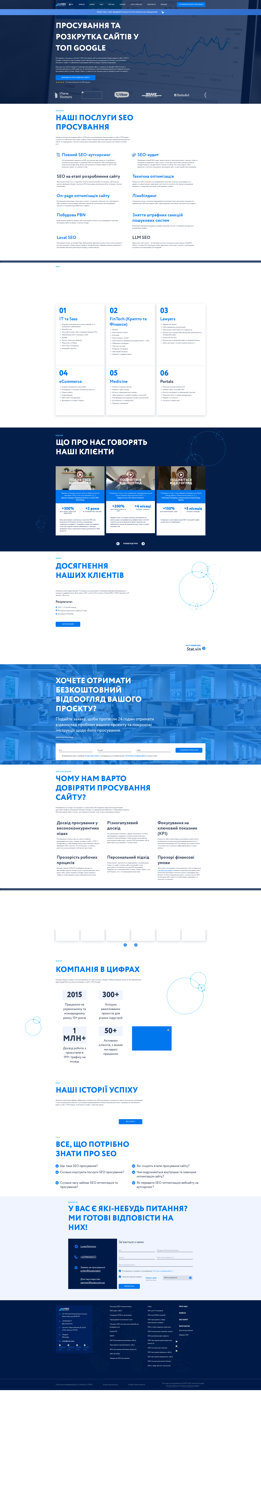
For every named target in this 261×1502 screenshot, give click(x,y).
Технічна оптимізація (153, 176)
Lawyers (167, 319)
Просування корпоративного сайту (122, 1345)
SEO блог (183, 1319)
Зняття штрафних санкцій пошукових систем (157, 218)
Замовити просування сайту (75, 77)
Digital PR (113, 1331)
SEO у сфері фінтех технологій (159, 1366)
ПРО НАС (111, 5)
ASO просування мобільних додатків (123, 1349)
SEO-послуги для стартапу (157, 1348)
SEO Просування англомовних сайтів (123, 1340)
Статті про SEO (136, 5)
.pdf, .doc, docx (151, 1279)
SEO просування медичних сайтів (159, 1352)
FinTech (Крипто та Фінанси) (128, 321)
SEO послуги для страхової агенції (160, 1331)
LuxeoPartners (88, 1246)
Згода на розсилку (110, 1384)
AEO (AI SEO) (115, 1354)
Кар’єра (122, 5)
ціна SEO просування (165, 870)
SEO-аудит (148, 155)
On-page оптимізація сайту (83, 196)
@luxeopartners (67, 1324)
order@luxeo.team (90, 1271)
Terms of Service (187, 1386)
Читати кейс (68, 624)
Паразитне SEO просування (119, 1358)
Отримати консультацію (191, 4)
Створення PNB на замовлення (121, 1315)
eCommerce (70, 381)
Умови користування (136, 1384)
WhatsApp (65, 1337)
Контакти (151, 5)
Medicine (119, 381)
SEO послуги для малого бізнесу (159, 1361)
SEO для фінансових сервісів (158, 1336)
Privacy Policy (172, 1386)
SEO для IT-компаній (155, 1310)
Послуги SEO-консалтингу (121, 1306)
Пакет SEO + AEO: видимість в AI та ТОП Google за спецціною (127, 12)
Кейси (92, 5)
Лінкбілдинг (144, 196)
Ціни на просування (186, 1330)
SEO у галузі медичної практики (159, 1327)
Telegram (65, 1335)
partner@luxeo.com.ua (92, 1282)
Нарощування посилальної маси (121, 1319)
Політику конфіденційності (163, 1271)
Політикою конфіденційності (136, 756)
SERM (112, 1336)
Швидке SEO (184, 1335)
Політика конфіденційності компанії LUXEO (74, 1384)
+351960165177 (88, 1257)
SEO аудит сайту (116, 1310)
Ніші (150, 1306)
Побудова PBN (71, 215)
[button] (118, 543)
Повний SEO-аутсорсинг (86, 155)
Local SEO (66, 237)
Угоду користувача (92, 756)
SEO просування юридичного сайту (160, 1357)
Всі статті (130, 1121)
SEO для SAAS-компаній (156, 1315)
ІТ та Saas (68, 319)
